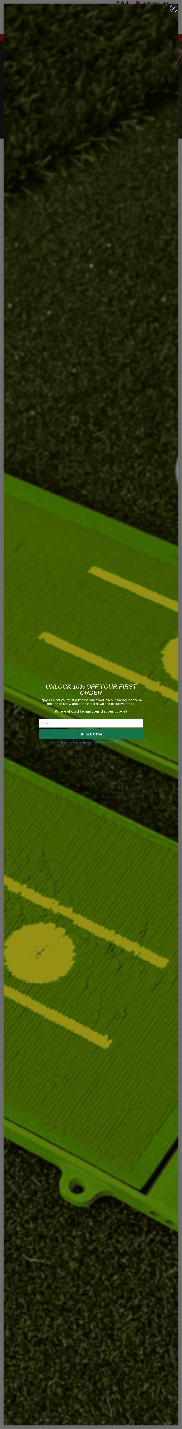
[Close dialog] (173, 8)
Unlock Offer (91, 734)
